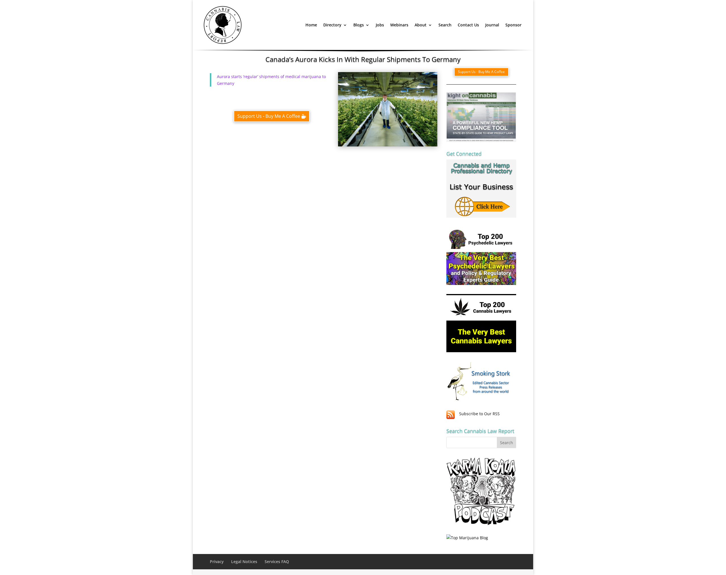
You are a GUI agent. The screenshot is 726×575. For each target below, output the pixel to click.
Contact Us (468, 25)
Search (444, 25)
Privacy (217, 561)
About (421, 25)
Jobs (380, 25)
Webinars (399, 25)
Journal (492, 25)
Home (311, 25)
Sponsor (513, 25)
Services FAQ (277, 561)
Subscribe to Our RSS (479, 413)
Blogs (358, 25)
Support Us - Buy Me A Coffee (268, 116)
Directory (332, 25)
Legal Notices (244, 561)
